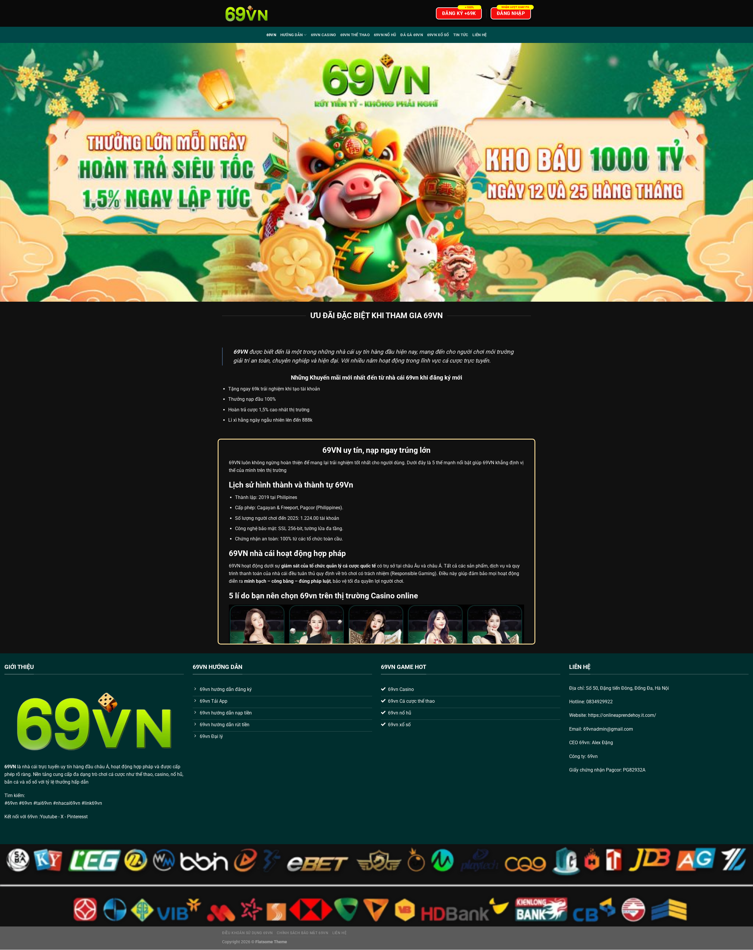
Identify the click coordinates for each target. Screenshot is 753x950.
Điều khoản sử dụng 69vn (247, 933)
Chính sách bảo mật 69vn (302, 933)
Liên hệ (479, 35)
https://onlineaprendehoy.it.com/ (622, 715)
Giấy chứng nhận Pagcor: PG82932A (607, 770)
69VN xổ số (438, 35)
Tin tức (461, 35)
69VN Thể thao (355, 35)
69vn (271, 35)
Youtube (48, 816)
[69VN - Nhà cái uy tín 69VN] (246, 13)
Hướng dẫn (291, 35)
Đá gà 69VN (411, 35)
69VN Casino (323, 35)
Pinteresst (78, 816)
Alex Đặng (602, 742)
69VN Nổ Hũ (385, 35)
